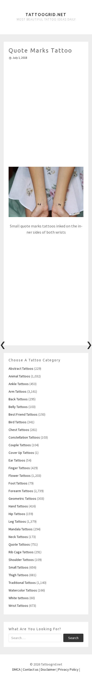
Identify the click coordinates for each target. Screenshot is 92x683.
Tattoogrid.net (46, 14)
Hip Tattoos (17, 514)
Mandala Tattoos (21, 529)
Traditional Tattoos (22, 582)
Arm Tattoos (17, 391)
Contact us (31, 669)
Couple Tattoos (20, 445)
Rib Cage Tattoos (21, 552)
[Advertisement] (46, 111)
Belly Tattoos (18, 407)
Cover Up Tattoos (21, 452)
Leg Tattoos (17, 521)
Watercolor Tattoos (23, 590)
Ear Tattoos (17, 460)
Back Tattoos (18, 399)
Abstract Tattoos (21, 368)
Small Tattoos (18, 567)
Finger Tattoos (19, 468)
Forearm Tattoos (21, 491)
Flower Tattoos (20, 475)
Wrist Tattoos (18, 605)
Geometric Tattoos (22, 498)
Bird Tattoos (17, 422)
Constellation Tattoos (24, 437)
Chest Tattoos (19, 429)
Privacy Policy (68, 669)
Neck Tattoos (18, 537)
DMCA (16, 669)
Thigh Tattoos (18, 575)
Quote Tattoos (19, 544)
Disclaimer (48, 669)
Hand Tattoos (18, 506)
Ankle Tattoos (19, 384)
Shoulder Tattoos (21, 559)
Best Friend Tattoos (23, 414)
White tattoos (19, 598)
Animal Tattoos (19, 376)
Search (73, 638)
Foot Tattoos (18, 483)
